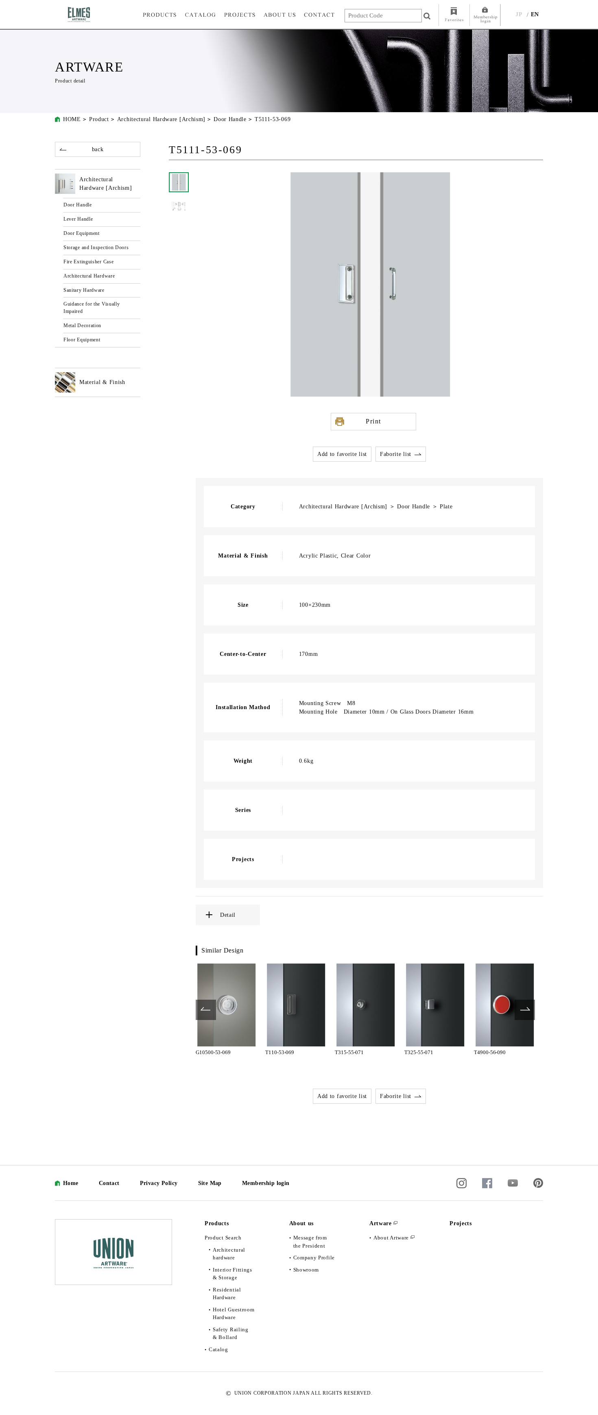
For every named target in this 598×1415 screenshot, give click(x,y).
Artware (380, 1223)
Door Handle (230, 119)
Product (99, 119)
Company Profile (314, 1257)
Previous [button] (206, 1010)
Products (217, 1223)
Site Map (210, 1183)
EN (535, 14)
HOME (72, 119)
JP (518, 14)
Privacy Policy (159, 1183)
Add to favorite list (342, 454)
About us (301, 1223)
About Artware (391, 1238)
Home (71, 1183)
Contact (109, 1183)
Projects (461, 1223)
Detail (228, 915)
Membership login (266, 1183)
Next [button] (525, 1010)
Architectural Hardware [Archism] (161, 119)
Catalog (218, 1349)
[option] (226, 1010)
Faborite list (395, 454)
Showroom (306, 1270)
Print (373, 421)
